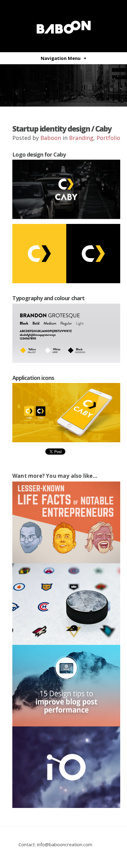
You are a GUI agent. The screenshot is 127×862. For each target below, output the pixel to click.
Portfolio (108, 137)
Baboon (50, 137)
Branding (81, 137)
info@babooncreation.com (64, 844)
